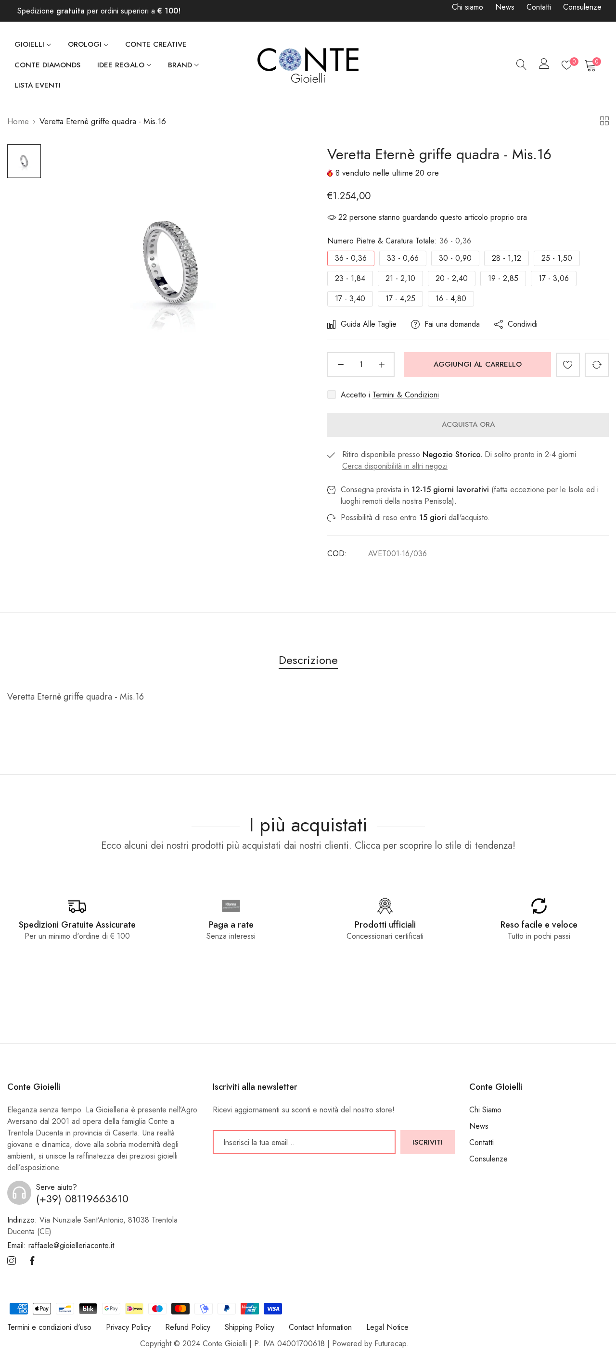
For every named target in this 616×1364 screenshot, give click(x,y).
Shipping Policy (249, 1327)
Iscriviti (427, 1142)
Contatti (538, 7)
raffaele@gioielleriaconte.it (60, 1245)
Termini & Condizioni (405, 394)
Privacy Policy (128, 1327)
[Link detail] (11, 1261)
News (504, 7)
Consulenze (582, 7)
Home (18, 121)
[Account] (544, 65)
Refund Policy (187, 1327)
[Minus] (340, 365)
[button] (568, 364)
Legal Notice (387, 1327)
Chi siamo (467, 7)
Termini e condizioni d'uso (49, 1327)
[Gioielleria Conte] (308, 65)
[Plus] (381, 365)
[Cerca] (521, 65)
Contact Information (320, 1327)
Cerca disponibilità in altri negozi (395, 466)
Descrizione (308, 659)
